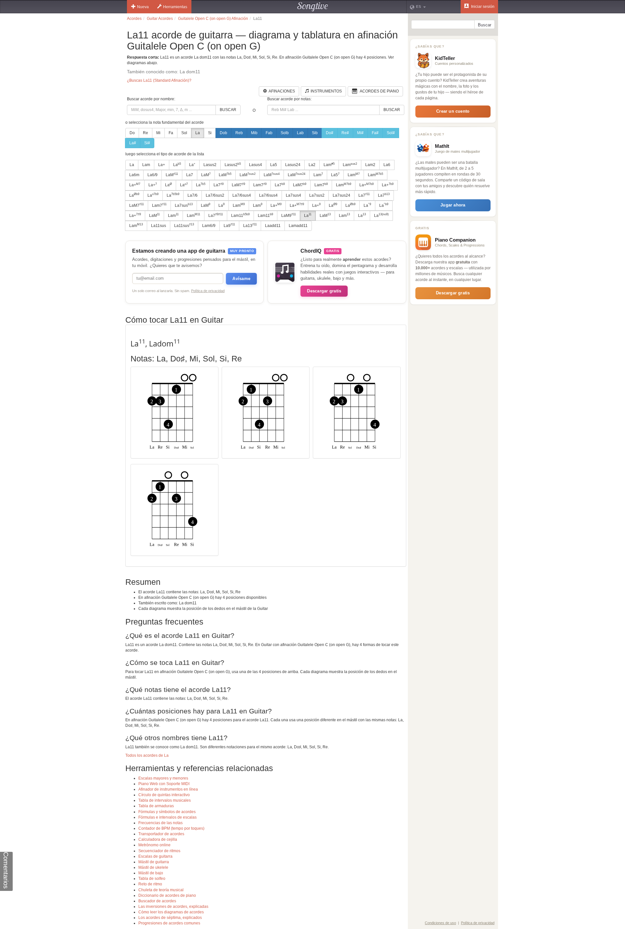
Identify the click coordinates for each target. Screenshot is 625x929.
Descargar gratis (324, 291)
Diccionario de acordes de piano (167, 895)
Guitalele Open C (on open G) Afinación (213, 18)
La (197, 133)
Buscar (228, 109)
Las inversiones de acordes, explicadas (173, 906)
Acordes (134, 18)
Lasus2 (209, 164)
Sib (315, 133)
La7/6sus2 (215, 195)
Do (132, 133)
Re (145, 133)
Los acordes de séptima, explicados (170, 917)
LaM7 (238, 185)
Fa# (375, 133)
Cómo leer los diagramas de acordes (171, 912)
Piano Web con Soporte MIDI (163, 783)
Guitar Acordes (160, 18)
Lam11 (240, 215)
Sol (184, 133)
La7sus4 (293, 195)
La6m (134, 175)
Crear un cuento (452, 111)
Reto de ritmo (150, 884)
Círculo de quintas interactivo (164, 795)
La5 (273, 164)
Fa (171, 133)
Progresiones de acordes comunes (169, 923)
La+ (161, 164)
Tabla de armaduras (156, 806)
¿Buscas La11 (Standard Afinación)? (159, 80)
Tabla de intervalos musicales (164, 800)
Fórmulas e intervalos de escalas (167, 817)
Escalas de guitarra (155, 856)
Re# (345, 133)
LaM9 (288, 215)
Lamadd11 (298, 225)
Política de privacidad (208, 291)
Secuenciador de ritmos (159, 851)
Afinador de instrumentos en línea (168, 789)
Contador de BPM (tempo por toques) (171, 828)
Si (210, 133)
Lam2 (370, 164)
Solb (285, 133)
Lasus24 (292, 164)
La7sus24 (341, 195)
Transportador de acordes (161, 834)
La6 (386, 164)
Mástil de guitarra (153, 862)
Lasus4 (255, 164)
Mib (254, 133)
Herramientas (175, 7)
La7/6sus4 (241, 195)
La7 (189, 175)
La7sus (184, 205)
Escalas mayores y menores (163, 778)
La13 (250, 225)
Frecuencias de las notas (160, 823)
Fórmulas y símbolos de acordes (167, 811)
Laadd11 (273, 225)
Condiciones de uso (440, 923)
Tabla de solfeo (151, 878)
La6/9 (152, 175)
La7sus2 (317, 195)
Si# (147, 143)
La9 (229, 225)
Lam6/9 (208, 225)
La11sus (158, 225)
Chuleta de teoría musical (161, 890)
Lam (146, 164)
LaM (172, 174)
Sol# (391, 133)
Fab (269, 133)
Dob (223, 133)
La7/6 (193, 195)
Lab (300, 133)
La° (192, 164)
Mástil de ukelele (153, 867)
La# (132, 143)
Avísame (241, 278)
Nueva (143, 7)
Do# (329, 133)
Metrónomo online (154, 845)
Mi (158, 133)
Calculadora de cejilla (157, 839)
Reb (239, 133)
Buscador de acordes (157, 901)
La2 (312, 164)
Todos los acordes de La (147, 755)
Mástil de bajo (150, 873)
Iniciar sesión (482, 6)
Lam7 (260, 185)
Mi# (360, 133)
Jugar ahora (452, 205)
